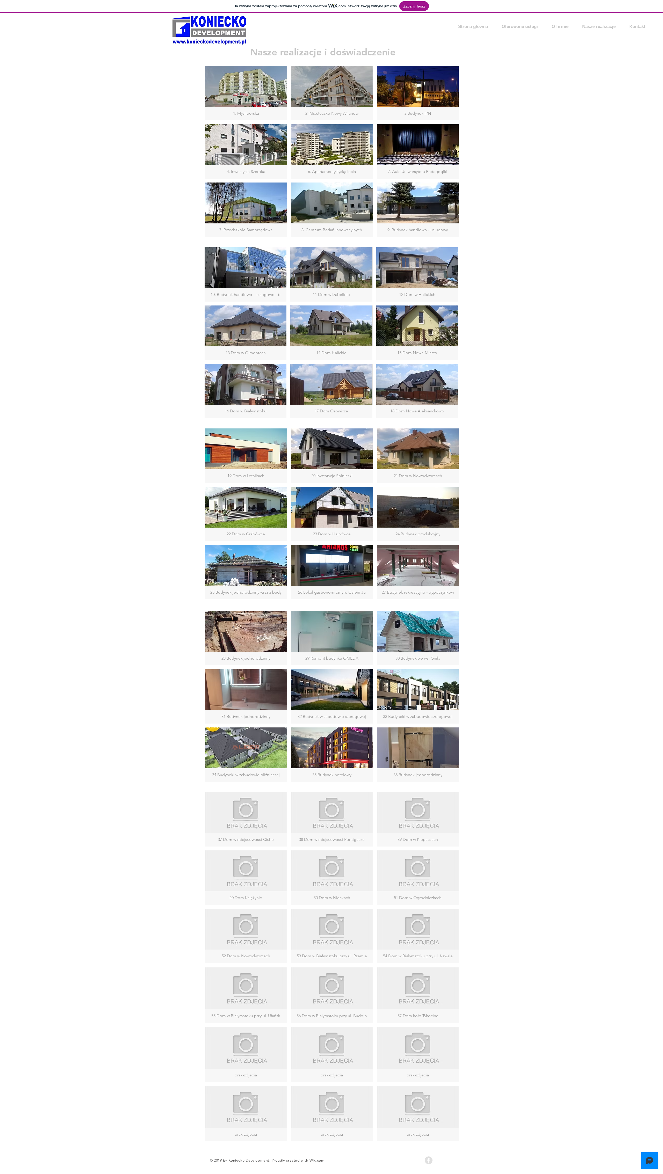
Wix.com (317, 1160)
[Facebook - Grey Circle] (429, 1160)
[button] (246, 93)
